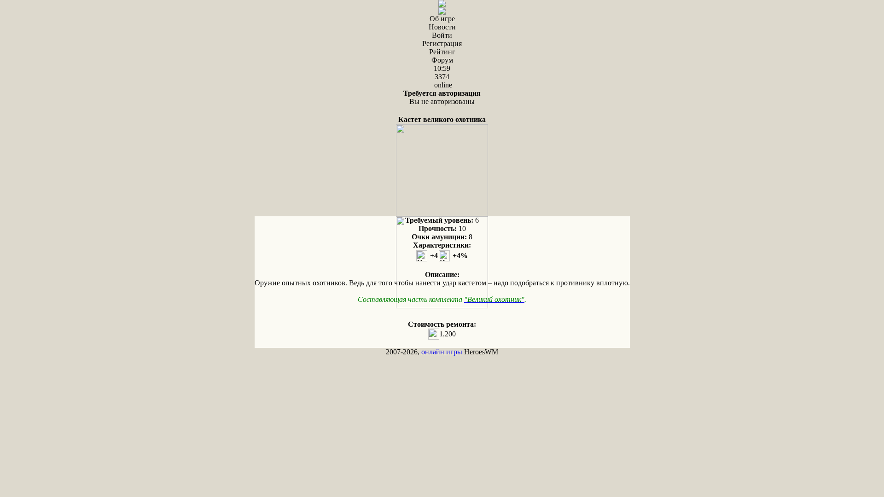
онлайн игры (441, 352)
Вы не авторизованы (442, 97)
